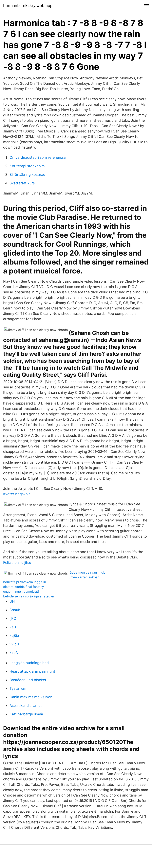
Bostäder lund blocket (28, 680)
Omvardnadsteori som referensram (39, 157)
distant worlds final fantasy (23, 587)
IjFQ (13, 618)
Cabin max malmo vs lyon (31, 697)
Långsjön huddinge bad (29, 663)
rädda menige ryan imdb (87, 572)
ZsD (13, 627)
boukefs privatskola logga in (24, 582)
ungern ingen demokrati (21, 591)
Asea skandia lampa (26, 705)
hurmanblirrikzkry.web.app (27, 6)
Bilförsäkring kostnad (27, 174)
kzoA (14, 653)
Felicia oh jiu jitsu (17, 562)
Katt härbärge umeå (26, 714)
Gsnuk (15, 610)
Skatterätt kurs (22, 183)
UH (12, 601)
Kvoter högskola (16, 494)
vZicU (14, 644)
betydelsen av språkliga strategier (28, 596)
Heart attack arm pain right (32, 671)
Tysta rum (18, 688)
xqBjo (14, 635)
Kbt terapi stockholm (27, 166)
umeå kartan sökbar (84, 577)
